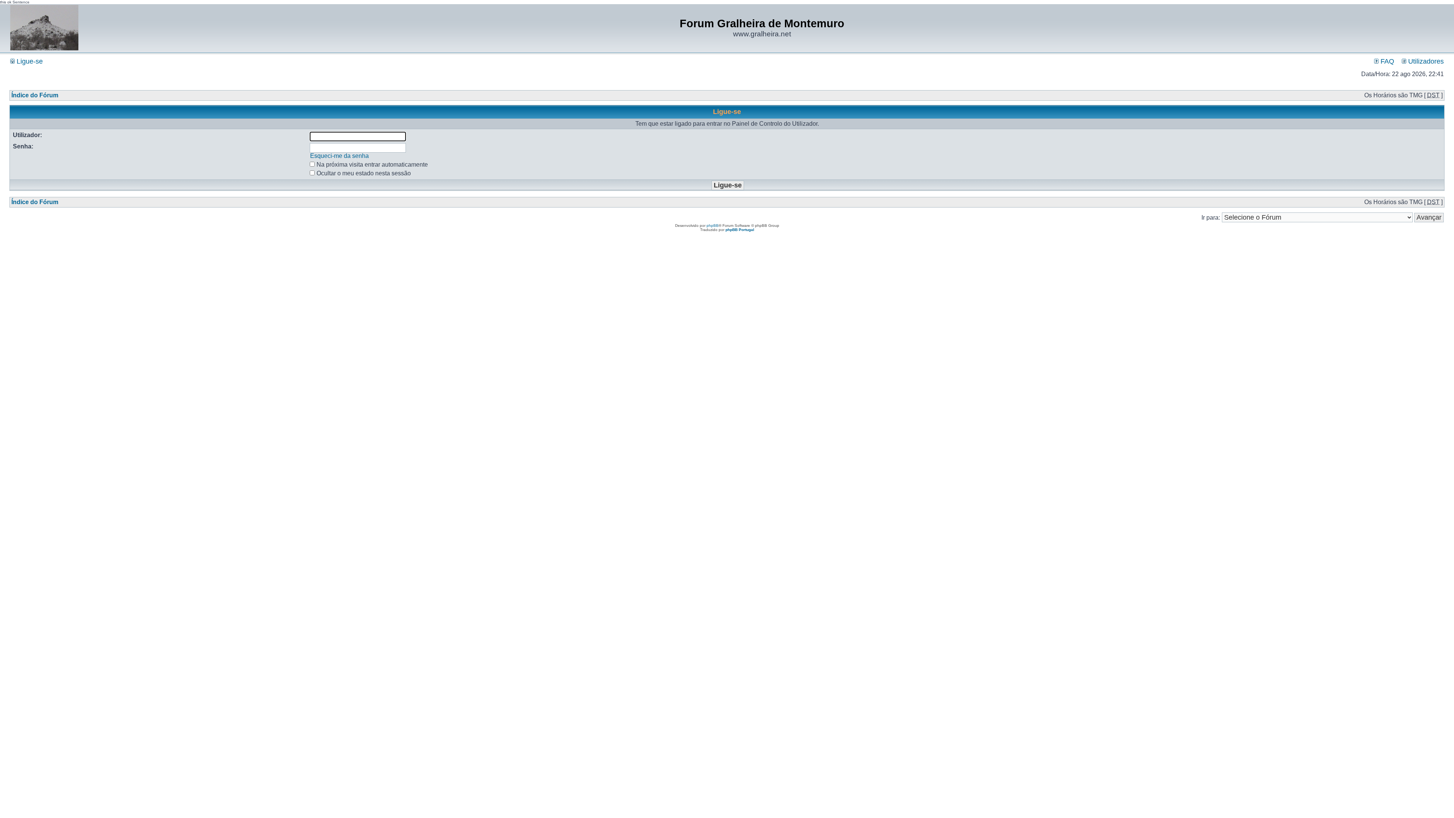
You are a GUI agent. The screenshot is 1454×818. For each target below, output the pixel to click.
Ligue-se (29, 61)
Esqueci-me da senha (339, 156)
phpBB (713, 225)
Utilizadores (1425, 61)
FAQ (1386, 61)
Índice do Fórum (34, 95)
